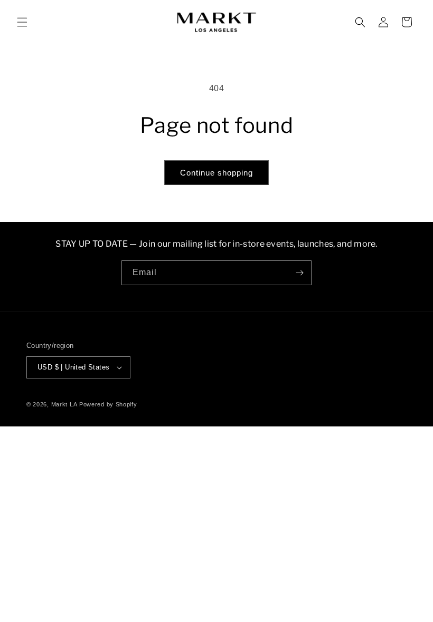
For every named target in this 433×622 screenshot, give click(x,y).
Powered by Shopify (108, 404)
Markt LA (64, 404)
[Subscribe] (299, 272)
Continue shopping (216, 172)
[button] (22, 22)
